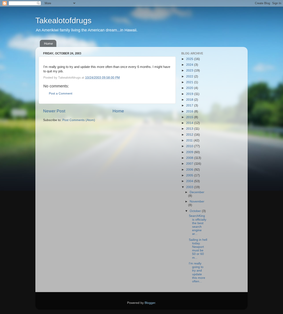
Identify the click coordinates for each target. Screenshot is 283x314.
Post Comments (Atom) (78, 120)
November (197, 201)
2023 (190, 70)
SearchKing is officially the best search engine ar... (197, 224)
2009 (190, 152)
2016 (190, 111)
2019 (190, 94)
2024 (190, 64)
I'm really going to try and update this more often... (197, 272)
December (197, 192)
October (196, 211)
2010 (190, 146)
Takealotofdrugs (63, 20)
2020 (190, 88)
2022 (190, 76)
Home (48, 43)
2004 (190, 181)
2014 (190, 123)
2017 (190, 105)
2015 (190, 117)
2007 (190, 163)
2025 (190, 59)
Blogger (150, 302)
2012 (190, 134)
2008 (190, 158)
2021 (190, 82)
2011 (190, 140)
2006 (190, 169)
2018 (190, 99)
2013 (190, 128)
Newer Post (54, 111)
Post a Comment (60, 93)
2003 (190, 187)
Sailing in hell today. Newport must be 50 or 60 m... (198, 248)
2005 (190, 175)
